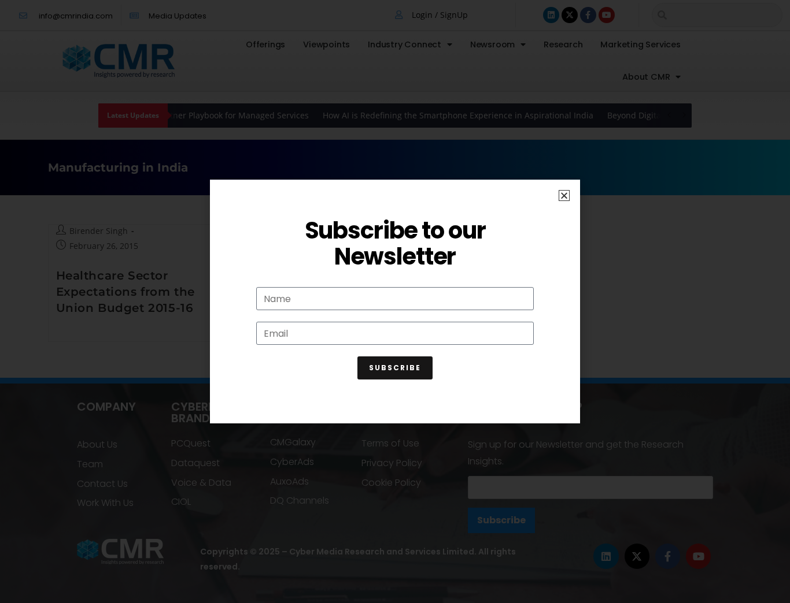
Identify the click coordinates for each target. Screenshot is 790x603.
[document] (395, 301)
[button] (564, 195)
